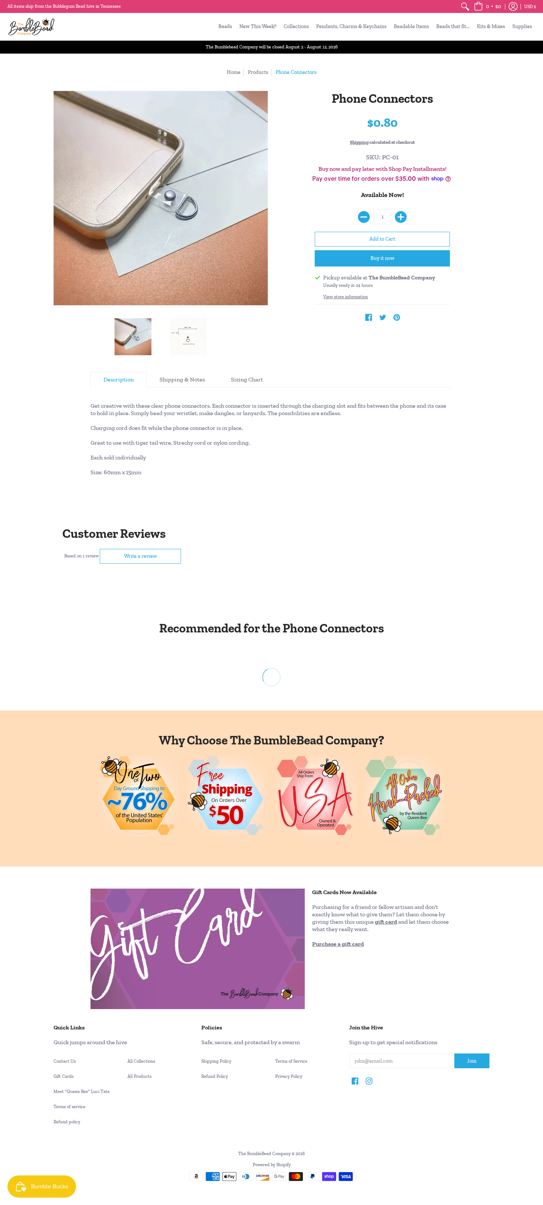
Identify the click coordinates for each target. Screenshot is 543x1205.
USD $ (530, 6)
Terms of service (69, 1106)
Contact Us (65, 1061)
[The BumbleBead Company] (31, 26)
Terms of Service (291, 1061)
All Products (139, 1076)
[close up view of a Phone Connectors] (188, 337)
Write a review (140, 556)
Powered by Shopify (272, 1164)
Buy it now (382, 258)
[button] (487, 6)
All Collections (141, 1061)
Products (258, 72)
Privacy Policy (288, 1076)
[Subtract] (364, 217)
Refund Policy (214, 1076)
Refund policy (67, 1121)
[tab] (118, 379)
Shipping (359, 142)
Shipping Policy (216, 1061)
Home (233, 72)
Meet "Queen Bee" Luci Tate (82, 1091)
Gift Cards (64, 1076)
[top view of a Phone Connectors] (133, 337)
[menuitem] (465, 6)
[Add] (401, 217)
